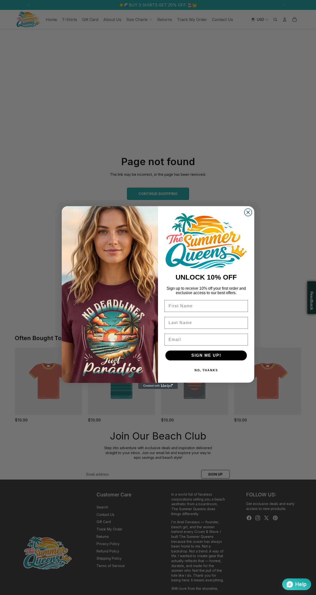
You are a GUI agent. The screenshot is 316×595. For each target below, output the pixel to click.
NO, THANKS (206, 370)
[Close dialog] (248, 212)
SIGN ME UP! (206, 355)
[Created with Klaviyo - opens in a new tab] (158, 386)
